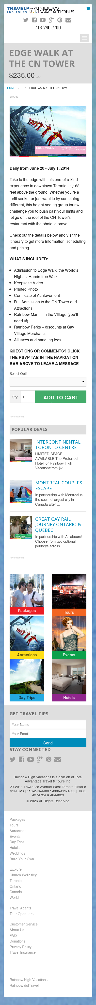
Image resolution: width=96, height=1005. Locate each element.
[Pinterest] (59, 20)
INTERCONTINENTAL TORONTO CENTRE (57, 444)
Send (48, 743)
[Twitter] (26, 20)
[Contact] (68, 20)
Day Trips (17, 841)
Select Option (20, 373)
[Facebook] (34, 20)
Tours (14, 824)
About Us (17, 929)
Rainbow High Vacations (29, 979)
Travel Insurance (23, 952)
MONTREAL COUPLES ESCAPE (58, 485)
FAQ (13, 935)
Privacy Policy (21, 946)
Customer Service (24, 924)
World (14, 897)
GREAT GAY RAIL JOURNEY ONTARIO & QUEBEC (58, 524)
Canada (16, 891)
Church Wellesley (23, 874)
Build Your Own (22, 858)
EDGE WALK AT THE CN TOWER (49, 88)
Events (15, 836)
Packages (17, 819)
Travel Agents (20, 907)
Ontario (15, 886)
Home (11, 88)
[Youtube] (43, 20)
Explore (16, 869)
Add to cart (61, 398)
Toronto (16, 880)
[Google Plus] (51, 20)
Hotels (14, 847)
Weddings (17, 853)
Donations (17, 941)
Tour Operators (21, 913)
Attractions (18, 830)
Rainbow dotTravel (24, 985)
